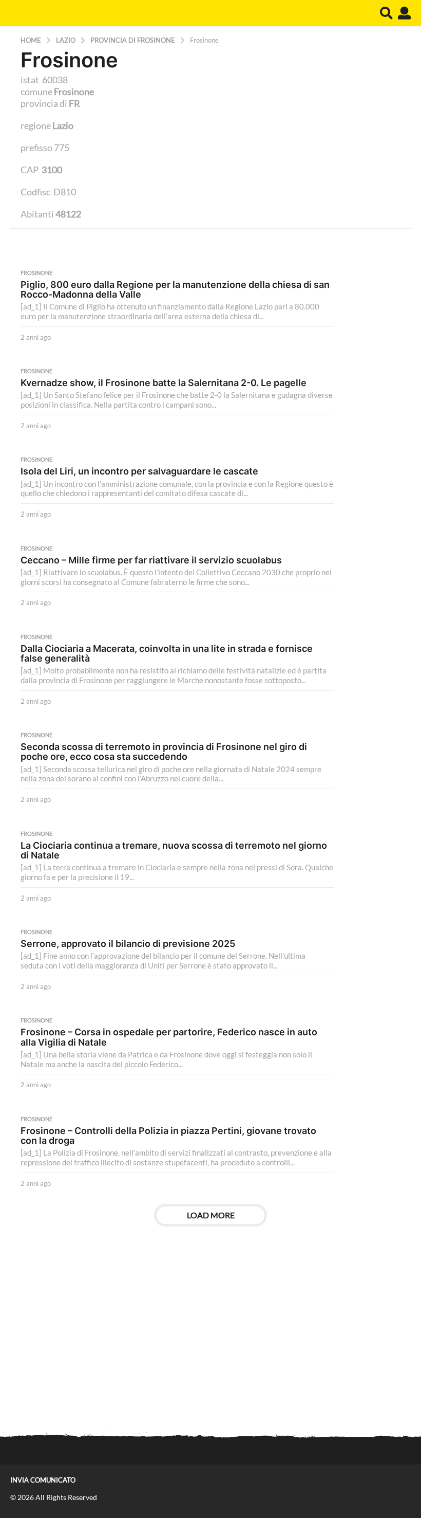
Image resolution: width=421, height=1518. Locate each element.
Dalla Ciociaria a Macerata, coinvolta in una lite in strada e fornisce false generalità (167, 653)
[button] (386, 13)
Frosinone (36, 273)
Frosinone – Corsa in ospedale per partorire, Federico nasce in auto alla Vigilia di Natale (169, 1037)
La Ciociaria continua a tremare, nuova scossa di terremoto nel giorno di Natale (174, 850)
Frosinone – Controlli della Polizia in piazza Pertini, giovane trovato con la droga (168, 1135)
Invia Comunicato (42, 1480)
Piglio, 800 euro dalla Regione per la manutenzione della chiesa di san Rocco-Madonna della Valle (175, 289)
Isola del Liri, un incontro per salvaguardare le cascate (139, 471)
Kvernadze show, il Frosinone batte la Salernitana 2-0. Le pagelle (164, 382)
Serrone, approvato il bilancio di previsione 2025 (128, 943)
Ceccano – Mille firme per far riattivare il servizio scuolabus (151, 560)
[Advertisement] (210, 1341)
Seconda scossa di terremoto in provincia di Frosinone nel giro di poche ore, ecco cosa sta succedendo (164, 751)
